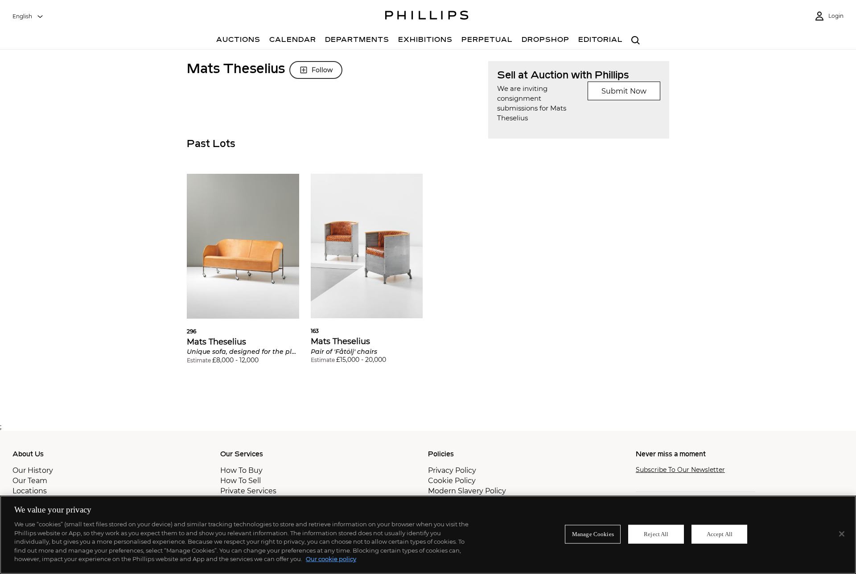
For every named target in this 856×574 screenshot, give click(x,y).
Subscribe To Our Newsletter (680, 470)
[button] (243, 275)
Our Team (29, 480)
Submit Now (623, 91)
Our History (32, 470)
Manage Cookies (593, 534)
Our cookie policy (331, 558)
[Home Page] (427, 16)
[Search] (635, 41)
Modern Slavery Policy (467, 491)
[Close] (842, 534)
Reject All (656, 534)
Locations (29, 491)
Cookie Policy (452, 480)
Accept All (720, 534)
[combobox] (28, 16)
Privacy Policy (452, 470)
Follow (322, 70)
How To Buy (241, 470)
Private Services (248, 491)
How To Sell (240, 480)
